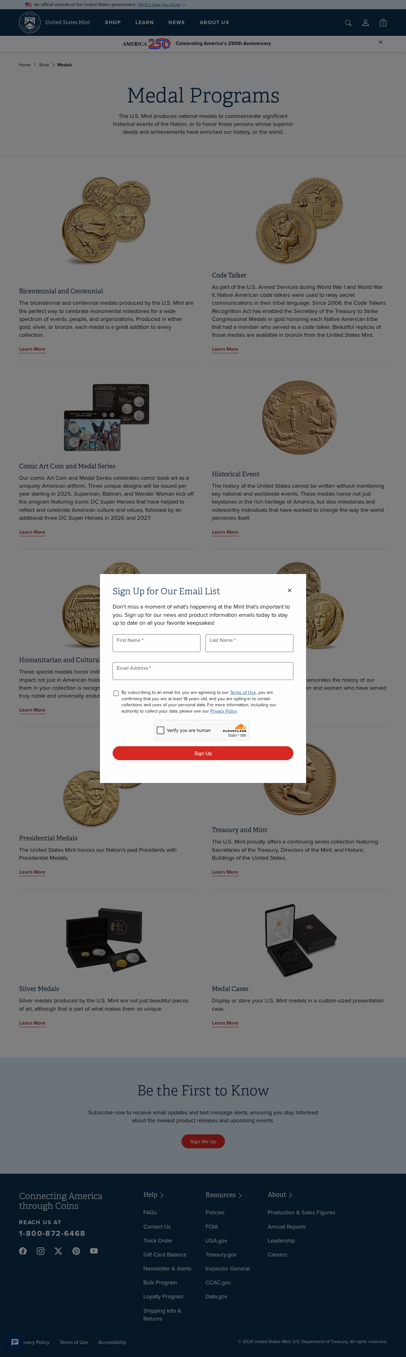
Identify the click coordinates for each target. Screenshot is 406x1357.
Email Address (133, 667)
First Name (129, 639)
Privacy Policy (223, 711)
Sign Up (203, 753)
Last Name (222, 639)
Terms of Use (243, 692)
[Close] (289, 591)
